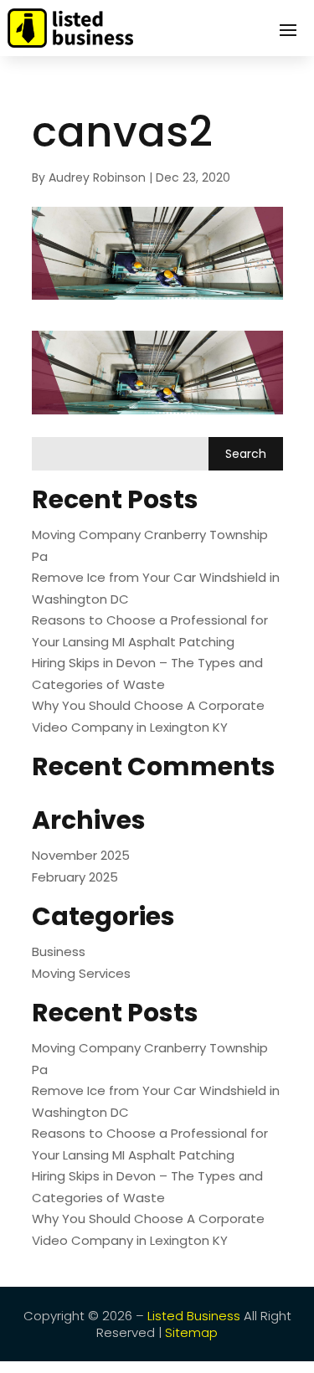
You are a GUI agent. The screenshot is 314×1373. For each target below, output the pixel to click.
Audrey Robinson (97, 177)
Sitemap (191, 1332)
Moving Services (81, 973)
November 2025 (81, 855)
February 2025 (75, 877)
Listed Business (193, 1315)
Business (58, 951)
